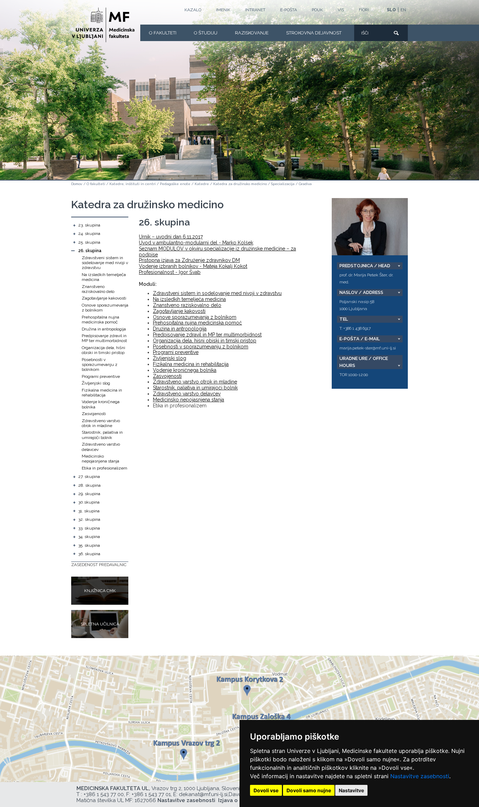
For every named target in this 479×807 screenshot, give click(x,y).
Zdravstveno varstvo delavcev (187, 393)
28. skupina (89, 485)
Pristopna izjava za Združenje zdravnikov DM (189, 260)
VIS (341, 9)
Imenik (223, 9)
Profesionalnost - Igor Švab (170, 272)
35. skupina (89, 545)
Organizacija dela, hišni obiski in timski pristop (103, 350)
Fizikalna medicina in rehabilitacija (102, 393)
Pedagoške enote (175, 184)
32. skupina (89, 519)
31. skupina (89, 511)
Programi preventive (101, 376)
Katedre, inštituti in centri (132, 184)
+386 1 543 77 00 (103, 794)
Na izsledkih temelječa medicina (189, 299)
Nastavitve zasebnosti (419, 776)
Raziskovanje (252, 32)
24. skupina (89, 233)
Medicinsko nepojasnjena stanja (100, 459)
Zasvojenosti (94, 413)
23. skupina (89, 225)
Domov (76, 184)
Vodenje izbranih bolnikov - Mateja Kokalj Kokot (193, 266)
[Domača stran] (103, 25)
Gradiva (305, 184)
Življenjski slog (96, 383)
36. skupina (89, 553)
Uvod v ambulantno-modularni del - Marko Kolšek (196, 242)
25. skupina (89, 242)
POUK (317, 9)
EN (403, 9)
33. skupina (89, 528)
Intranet (255, 9)
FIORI (364, 9)
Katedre (202, 184)
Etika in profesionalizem (104, 468)
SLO (391, 9)
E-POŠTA (288, 9)
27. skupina (89, 476)
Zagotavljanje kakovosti (104, 298)
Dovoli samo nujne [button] (308, 790)
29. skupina (89, 493)
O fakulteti (162, 32)
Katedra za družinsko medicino (240, 184)
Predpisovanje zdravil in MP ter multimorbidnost (104, 338)
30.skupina (89, 502)
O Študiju (205, 32)
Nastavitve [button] (351, 790)
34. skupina (89, 536)
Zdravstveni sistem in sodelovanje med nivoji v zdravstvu (105, 262)
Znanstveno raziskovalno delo (98, 289)
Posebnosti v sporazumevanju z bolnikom (99, 364)
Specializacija (283, 184)
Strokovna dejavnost (314, 32)
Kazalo (192, 9)
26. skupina (89, 250)
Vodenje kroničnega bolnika (184, 370)
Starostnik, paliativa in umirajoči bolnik (102, 435)
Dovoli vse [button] (266, 790)
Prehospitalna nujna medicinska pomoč (100, 319)
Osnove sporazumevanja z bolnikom (194, 317)
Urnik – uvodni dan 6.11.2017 (171, 237)
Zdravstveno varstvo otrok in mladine (101, 423)
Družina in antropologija (104, 329)
